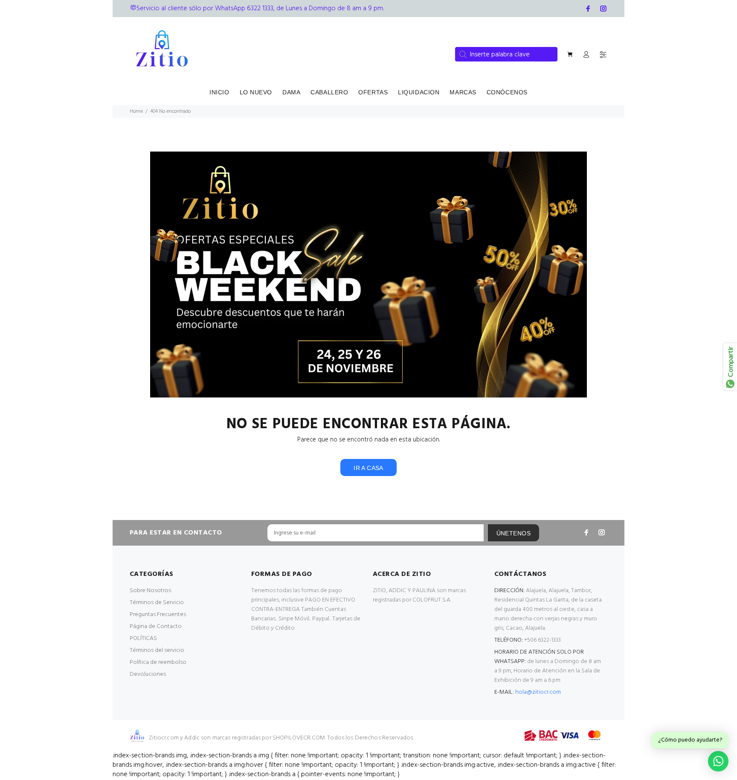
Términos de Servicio (157, 603)
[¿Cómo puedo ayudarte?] (718, 761)
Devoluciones (148, 674)
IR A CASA (368, 467)
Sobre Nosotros (150, 591)
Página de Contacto (156, 626)
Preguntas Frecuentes (158, 614)
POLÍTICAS (143, 638)
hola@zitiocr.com (538, 692)
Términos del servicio (157, 650)
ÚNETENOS (513, 533)
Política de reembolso (158, 662)
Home (136, 111)
